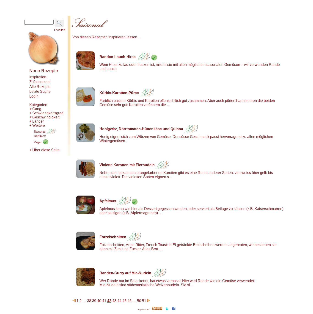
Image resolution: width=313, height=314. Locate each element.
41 (104, 301)
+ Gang (35, 109)
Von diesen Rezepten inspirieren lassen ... (106, 37)
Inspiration (37, 77)
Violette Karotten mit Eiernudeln (127, 165)
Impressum (143, 309)
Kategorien (38, 105)
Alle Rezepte (39, 87)
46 (129, 301)
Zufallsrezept (39, 82)
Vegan (38, 142)
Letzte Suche (40, 91)
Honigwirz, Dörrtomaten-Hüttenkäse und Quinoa (141, 129)
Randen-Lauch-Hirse (117, 57)
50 (139, 301)
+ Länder (36, 121)
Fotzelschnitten (112, 237)
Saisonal (40, 131)
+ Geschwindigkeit (44, 117)
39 (94, 301)
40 (99, 301)
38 (89, 301)
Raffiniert (40, 136)
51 (144, 301)
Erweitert (59, 30)
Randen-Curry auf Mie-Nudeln (125, 273)
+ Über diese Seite (44, 150)
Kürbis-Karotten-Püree (119, 93)
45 (124, 301)
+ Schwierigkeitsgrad (46, 113)
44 (119, 301)
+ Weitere (37, 125)
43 (114, 301)
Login (33, 96)
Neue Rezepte (43, 70)
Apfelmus (107, 201)
